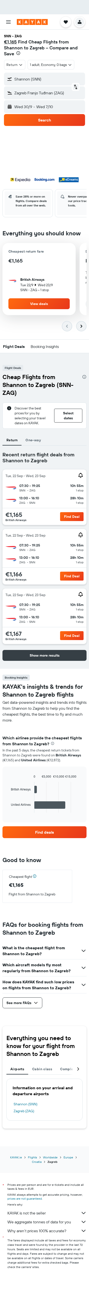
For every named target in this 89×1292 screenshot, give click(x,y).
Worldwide (50, 1157)
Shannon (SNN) (25, 1104)
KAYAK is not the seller (26, 1213)
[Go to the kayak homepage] (32, 22)
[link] (44, 832)
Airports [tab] (17, 1069)
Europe (68, 1157)
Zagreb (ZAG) (24, 1111)
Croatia (37, 1162)
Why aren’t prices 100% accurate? (36, 1230)
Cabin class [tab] (42, 1069)
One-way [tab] (33, 440)
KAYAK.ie (16, 1157)
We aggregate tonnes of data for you (39, 1221)
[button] (8, 22)
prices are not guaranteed (24, 1198)
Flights (32, 1157)
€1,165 (10, 42)
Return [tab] (12, 440)
